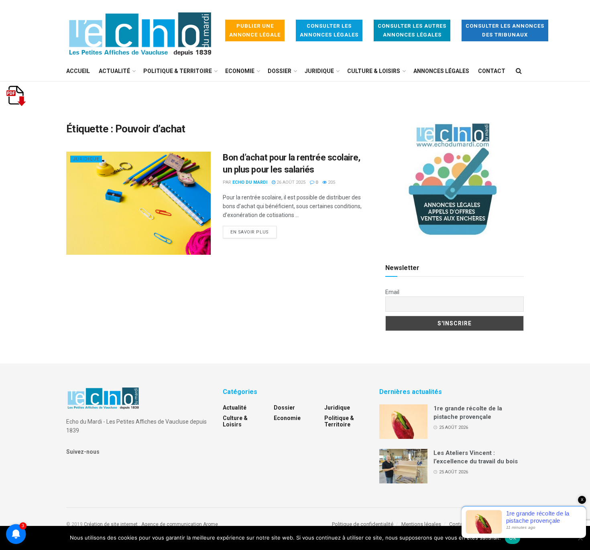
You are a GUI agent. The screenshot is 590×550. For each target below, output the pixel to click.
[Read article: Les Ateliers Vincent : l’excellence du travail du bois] (403, 466)
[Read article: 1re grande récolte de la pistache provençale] (403, 421)
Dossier (279, 71)
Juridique (319, 71)
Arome (210, 524)
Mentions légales (421, 524)
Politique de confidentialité (362, 524)
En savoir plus (253, 232)
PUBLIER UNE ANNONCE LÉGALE (255, 30)
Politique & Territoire (177, 71)
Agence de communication (171, 524)
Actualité (114, 71)
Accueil (78, 71)
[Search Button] (519, 71)
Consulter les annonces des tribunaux (505, 30)
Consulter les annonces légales (329, 30)
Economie (239, 71)
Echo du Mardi (249, 182)
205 (331, 182)
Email (392, 292)
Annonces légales (441, 71)
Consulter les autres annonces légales (412, 30)
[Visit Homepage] (140, 31)
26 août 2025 (290, 182)
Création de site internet (111, 524)
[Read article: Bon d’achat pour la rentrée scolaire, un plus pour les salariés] (138, 203)
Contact (491, 71)
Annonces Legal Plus (499, 524)
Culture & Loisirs (373, 71)
